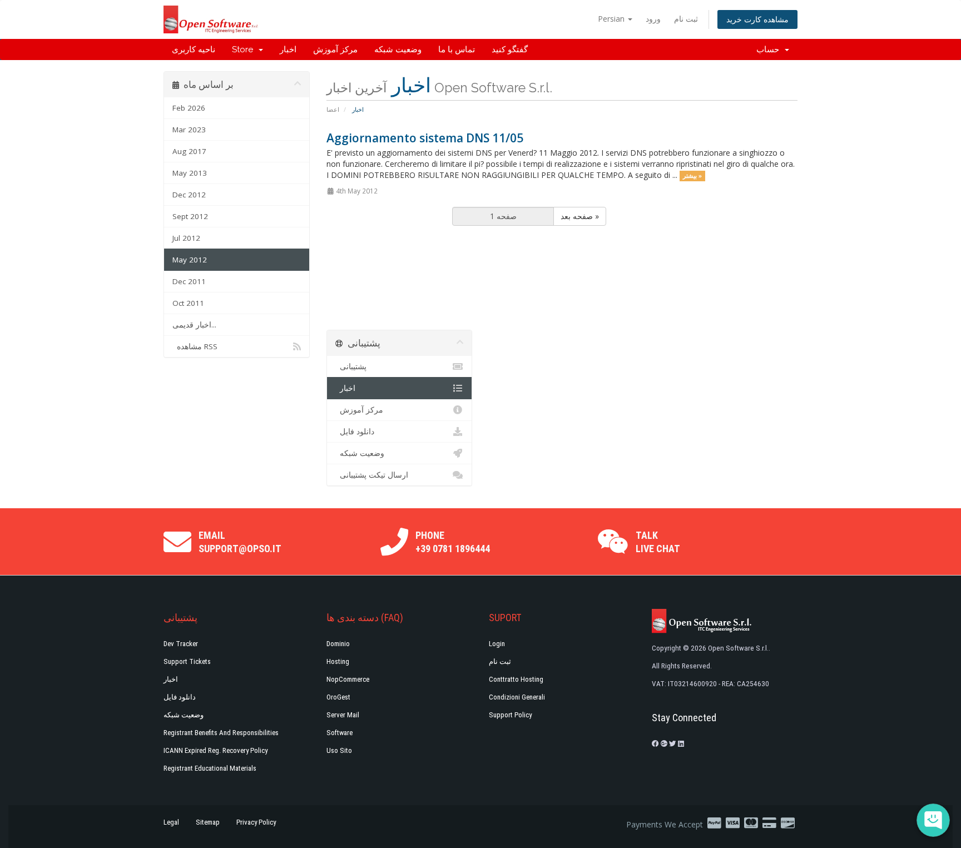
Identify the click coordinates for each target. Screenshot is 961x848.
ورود (653, 18)
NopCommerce (347, 679)
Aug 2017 (189, 151)
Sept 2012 (190, 216)
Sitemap (208, 822)
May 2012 (189, 260)
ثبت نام (686, 18)
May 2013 (189, 173)
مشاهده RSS (194, 346)
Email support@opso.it (240, 541)
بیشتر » (692, 176)
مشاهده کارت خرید (757, 19)
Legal (171, 822)
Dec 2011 (189, 281)
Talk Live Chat (658, 541)
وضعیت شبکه (398, 49)
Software (339, 732)
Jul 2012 (186, 238)
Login (497, 643)
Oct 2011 (188, 303)
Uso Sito (339, 750)
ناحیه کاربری (193, 49)
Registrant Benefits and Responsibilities (221, 732)
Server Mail (342, 715)
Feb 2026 (188, 108)
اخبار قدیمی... (194, 325)
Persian (612, 18)
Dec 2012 (189, 195)
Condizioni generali (517, 697)
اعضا (332, 109)
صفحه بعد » (580, 216)
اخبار (288, 49)
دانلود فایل (354, 432)
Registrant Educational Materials (210, 768)
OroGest (338, 697)
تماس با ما (456, 49)
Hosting (337, 661)
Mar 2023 (189, 130)
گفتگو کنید (510, 49)
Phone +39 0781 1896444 (452, 541)
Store (244, 49)
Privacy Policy (256, 822)
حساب (770, 49)
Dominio (338, 643)
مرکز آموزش (335, 49)
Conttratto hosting (516, 679)
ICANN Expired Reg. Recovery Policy (216, 750)
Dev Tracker (181, 643)
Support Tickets (187, 661)
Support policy (510, 715)
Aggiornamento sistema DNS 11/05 (424, 138)
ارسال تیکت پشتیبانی (371, 475)
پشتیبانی (350, 366)
